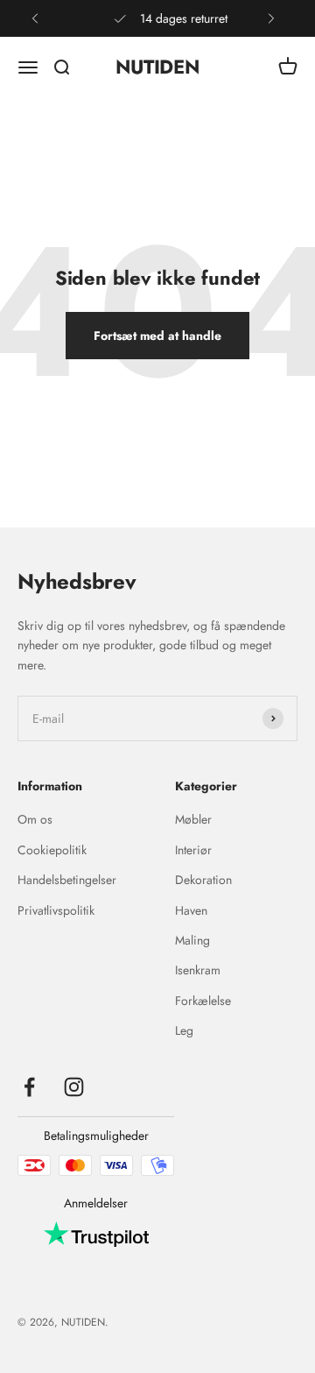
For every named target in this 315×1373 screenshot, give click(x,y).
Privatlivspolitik (56, 910)
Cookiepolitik (52, 850)
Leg (184, 1030)
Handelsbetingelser (67, 879)
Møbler (193, 819)
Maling (192, 940)
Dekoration (203, 879)
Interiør (193, 850)
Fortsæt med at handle (157, 335)
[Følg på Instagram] (74, 1087)
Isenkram (197, 970)
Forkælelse (203, 1000)
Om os (35, 819)
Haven (191, 910)
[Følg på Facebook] (29, 1087)
